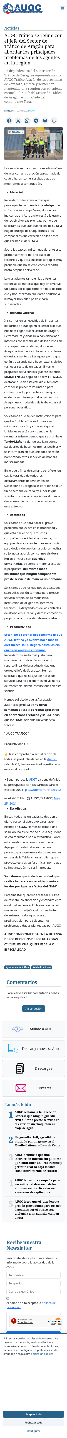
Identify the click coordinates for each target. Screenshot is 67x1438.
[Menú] (62, 8)
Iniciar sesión (34, 1009)
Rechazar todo (33, 1422)
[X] (18, 120)
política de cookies (42, 1353)
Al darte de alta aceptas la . (31, 1305)
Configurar (33, 1430)
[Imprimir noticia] (54, 120)
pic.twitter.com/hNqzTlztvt (43, 790)
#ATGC (52, 759)
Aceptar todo (33, 1414)
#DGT (33, 779)
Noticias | (10, 110)
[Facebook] (9, 120)
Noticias (11, 28)
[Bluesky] (45, 120)
